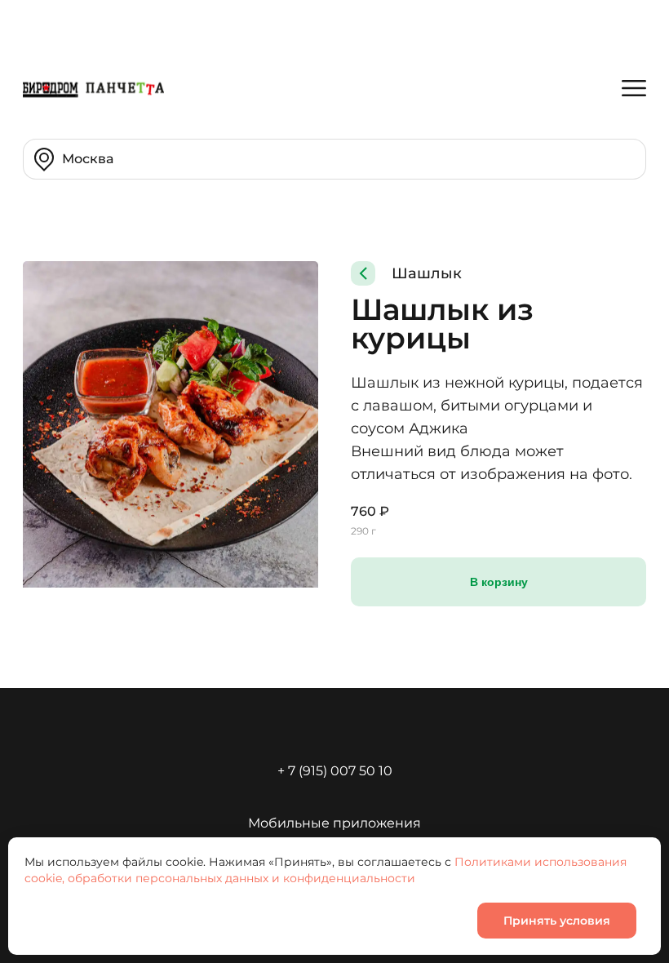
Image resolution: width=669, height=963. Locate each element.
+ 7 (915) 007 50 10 (334, 771)
